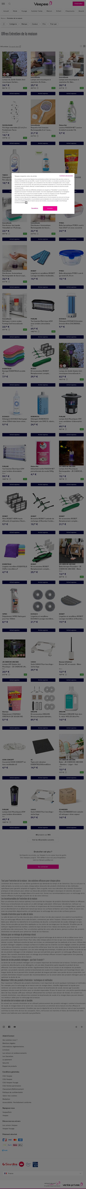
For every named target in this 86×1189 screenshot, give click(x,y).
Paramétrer (34, 208)
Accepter (50, 208)
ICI (26, 202)
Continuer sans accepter (66, 175)
